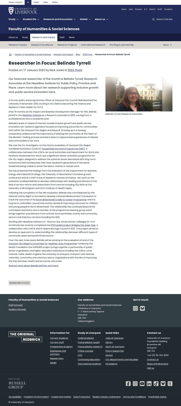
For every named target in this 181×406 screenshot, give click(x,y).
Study (25, 37)
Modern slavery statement (106, 396)
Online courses (85, 351)
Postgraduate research (90, 346)
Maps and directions (157, 363)
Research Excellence (42, 44)
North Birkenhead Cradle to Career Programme (61, 199)
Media (53, 362)
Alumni (152, 9)
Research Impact (18, 44)
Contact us (153, 359)
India (45, 2)
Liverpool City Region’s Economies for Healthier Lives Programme (43, 243)
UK (28, 2)
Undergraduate (86, 338)
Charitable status (157, 396)
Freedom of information (36, 396)
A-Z (145, 9)
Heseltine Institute (31, 115)
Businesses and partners (58, 352)
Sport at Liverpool (114, 346)
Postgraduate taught (89, 342)
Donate (138, 9)
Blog (78, 54)
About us (13, 37)
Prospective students (61, 346)
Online (55, 2)
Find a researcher (114, 351)
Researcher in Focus (19, 283)
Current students (59, 338)
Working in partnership (122, 44)
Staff (159, 9)
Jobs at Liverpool (114, 338)
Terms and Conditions (134, 396)
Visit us (150, 368)
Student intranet (17, 309)
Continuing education (89, 359)
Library (109, 342)
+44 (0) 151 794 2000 (158, 355)
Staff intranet (16, 305)
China (36, 2)
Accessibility (15, 396)
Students (168, 9)
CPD (80, 355)
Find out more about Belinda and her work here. (34, 265)
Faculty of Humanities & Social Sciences (44, 29)
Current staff (57, 342)
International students (89, 363)
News (124, 9)
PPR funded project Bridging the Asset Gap (73, 225)
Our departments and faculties (121, 359)
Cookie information (61, 396)
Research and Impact (43, 37)
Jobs (131, 9)
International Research (93, 44)
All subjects (111, 363)
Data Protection (81, 396)
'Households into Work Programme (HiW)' (63, 148)
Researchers (57, 358)
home (10, 54)
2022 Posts (87, 54)
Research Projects (67, 44)
